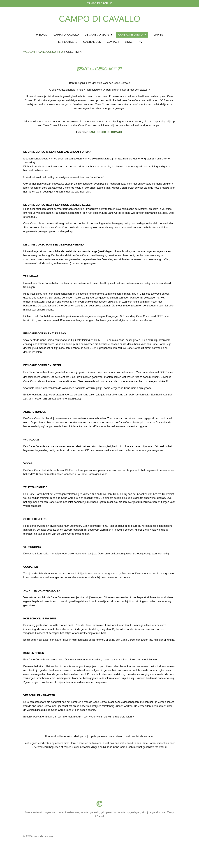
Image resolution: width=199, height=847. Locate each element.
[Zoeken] (140, 41)
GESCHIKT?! (74, 51)
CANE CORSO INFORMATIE (105, 132)
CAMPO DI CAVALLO (99, 18)
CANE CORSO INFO (50, 51)
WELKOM (29, 51)
